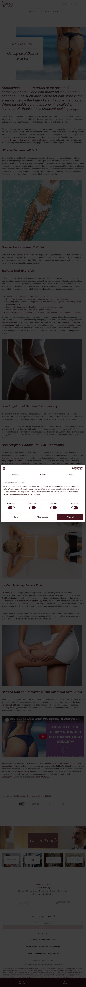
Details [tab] (43, 475)
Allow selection (43, 517)
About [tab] (71, 475)
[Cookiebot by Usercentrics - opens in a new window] (73, 468)
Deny (16, 517)
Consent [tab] (15, 475)
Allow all (70, 517)
